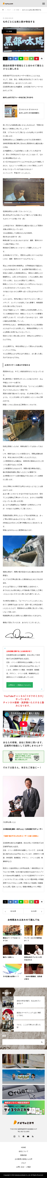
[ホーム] (3, 10)
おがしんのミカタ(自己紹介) (29, 113)
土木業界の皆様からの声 (23, 1159)
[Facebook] (23, 1136)
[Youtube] (28, 1136)
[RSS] (32, 1136)
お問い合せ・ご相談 (23, 1167)
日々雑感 (9, 31)
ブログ (23, 1163)
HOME (23, 1147)
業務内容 (23, 1155)
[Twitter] (19, 1136)
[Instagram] (14, 1136)
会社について (23, 1151)
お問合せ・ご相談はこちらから (19, 685)
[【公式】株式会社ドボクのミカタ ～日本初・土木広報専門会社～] (21, 3)
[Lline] (20, 58)
